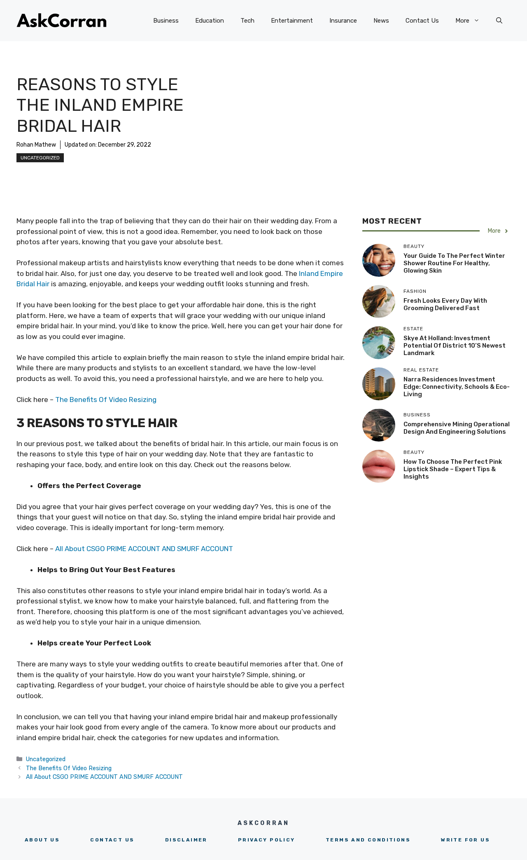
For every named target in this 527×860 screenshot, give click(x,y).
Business (166, 20)
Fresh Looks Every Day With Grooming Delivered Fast (445, 304)
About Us (42, 840)
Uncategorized (40, 158)
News (381, 20)
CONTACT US (112, 840)
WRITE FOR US (465, 840)
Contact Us (422, 20)
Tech (247, 20)
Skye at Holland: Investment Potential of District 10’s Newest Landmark (454, 345)
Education (209, 20)
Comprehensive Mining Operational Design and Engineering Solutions (456, 428)
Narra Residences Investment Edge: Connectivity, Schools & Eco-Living (456, 387)
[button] (499, 20)
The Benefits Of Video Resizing (106, 399)
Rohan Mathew (36, 144)
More (462, 20)
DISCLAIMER (186, 840)
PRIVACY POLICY (266, 840)
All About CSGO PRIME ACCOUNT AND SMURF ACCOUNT (144, 549)
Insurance (343, 20)
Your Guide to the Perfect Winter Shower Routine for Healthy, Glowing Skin (454, 263)
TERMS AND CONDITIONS (368, 840)
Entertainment (292, 20)
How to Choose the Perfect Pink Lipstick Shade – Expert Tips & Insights (452, 469)
